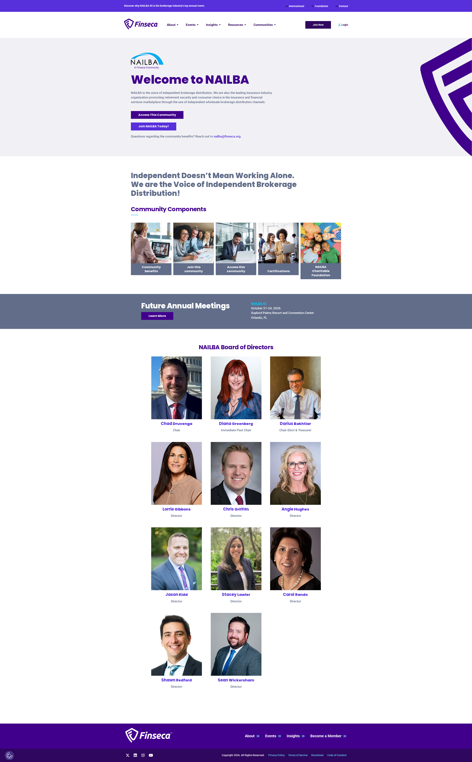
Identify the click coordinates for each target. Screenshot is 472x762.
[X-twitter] (127, 755)
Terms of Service (298, 755)
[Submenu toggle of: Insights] (220, 24)
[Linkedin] (135, 755)
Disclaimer (317, 755)
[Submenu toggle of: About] (178, 24)
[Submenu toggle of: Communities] (275, 24)
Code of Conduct (337, 755)
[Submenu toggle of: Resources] (245, 24)
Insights (294, 736)
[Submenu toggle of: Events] (198, 24)
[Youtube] (151, 755)
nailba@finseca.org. (228, 136)
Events (271, 736)
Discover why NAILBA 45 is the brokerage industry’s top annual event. (164, 5)
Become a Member (326, 736)
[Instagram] (143, 755)
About (250, 736)
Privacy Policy (276, 755)
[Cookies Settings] (9, 755)
